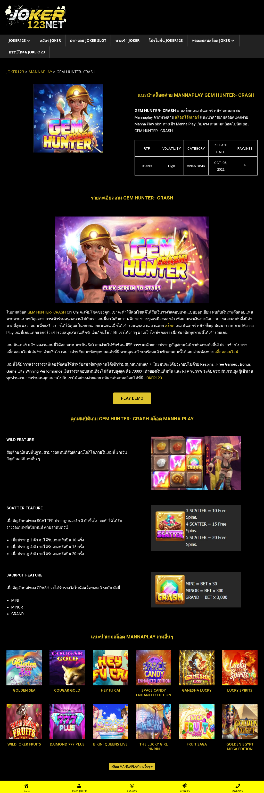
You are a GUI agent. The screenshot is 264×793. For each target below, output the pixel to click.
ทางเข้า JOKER (127, 40)
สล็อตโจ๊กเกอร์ (187, 117)
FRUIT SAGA (197, 744)
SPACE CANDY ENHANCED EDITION (153, 692)
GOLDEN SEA (24, 690)
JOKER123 (17, 40)
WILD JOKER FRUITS (24, 744)
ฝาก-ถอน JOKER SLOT (88, 40)
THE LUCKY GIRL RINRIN (153, 746)
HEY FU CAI (110, 690)
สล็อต (170, 325)
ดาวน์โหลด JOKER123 (27, 52)
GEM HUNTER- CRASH (47, 312)
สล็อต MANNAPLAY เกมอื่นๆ (131, 766)
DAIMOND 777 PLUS (67, 744)
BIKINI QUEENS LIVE (110, 744)
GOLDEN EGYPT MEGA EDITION (239, 746)
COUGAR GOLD (67, 690)
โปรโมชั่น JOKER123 (166, 40)
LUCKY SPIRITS (239, 690)
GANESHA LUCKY (196, 690)
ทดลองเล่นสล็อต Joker (211, 40)
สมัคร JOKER (50, 40)
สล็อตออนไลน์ (226, 352)
